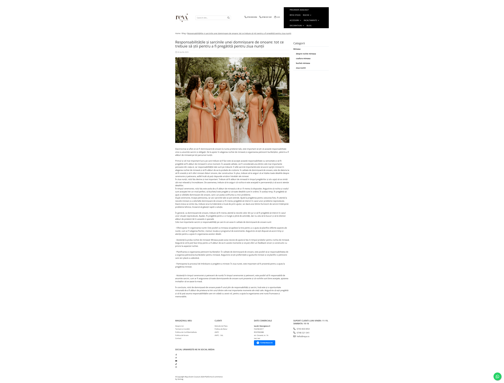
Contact (178, 338)
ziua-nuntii (301, 68)
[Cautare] (228, 18)
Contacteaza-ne (266, 343)
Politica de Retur (221, 329)
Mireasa (296, 49)
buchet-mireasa (303, 63)
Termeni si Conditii (182, 329)
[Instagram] (176, 367)
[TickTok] (176, 364)
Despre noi (179, 326)
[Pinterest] (176, 358)
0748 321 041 (303, 332)
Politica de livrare (181, 335)
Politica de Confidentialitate (186, 332)
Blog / (184, 33)
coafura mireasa (303, 58)
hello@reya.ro (302, 336)
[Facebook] (176, 354)
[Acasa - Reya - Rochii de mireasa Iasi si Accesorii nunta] (183, 17)
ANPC (217, 332)
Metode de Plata (221, 326)
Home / (178, 33)
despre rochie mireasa (306, 53)
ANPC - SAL (219, 335)
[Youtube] (176, 361)
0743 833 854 (303, 329)
